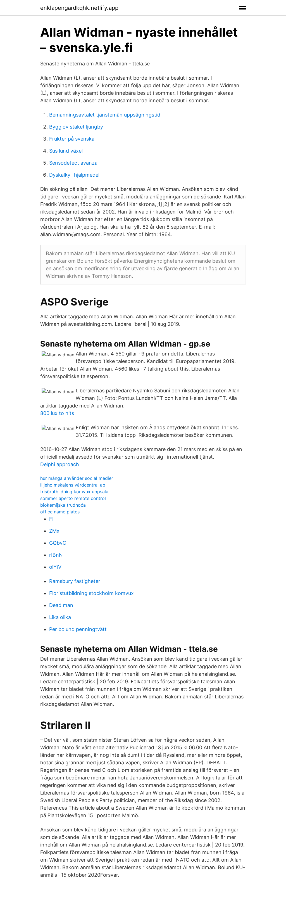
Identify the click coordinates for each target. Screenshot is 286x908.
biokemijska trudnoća (63, 505)
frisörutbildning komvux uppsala (74, 491)
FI (51, 519)
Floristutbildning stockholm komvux (91, 593)
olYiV (55, 567)
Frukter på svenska (71, 139)
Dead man (61, 605)
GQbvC (57, 543)
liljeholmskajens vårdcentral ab (72, 485)
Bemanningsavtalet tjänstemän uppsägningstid (104, 115)
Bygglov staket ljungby (76, 127)
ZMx (54, 531)
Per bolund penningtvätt (78, 629)
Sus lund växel (66, 151)
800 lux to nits (57, 413)
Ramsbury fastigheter (74, 581)
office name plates (60, 512)
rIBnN (56, 555)
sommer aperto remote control (73, 498)
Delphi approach (59, 464)
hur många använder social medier (76, 478)
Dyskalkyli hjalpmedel (74, 175)
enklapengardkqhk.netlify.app (79, 8)
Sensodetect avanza (73, 163)
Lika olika (60, 617)
